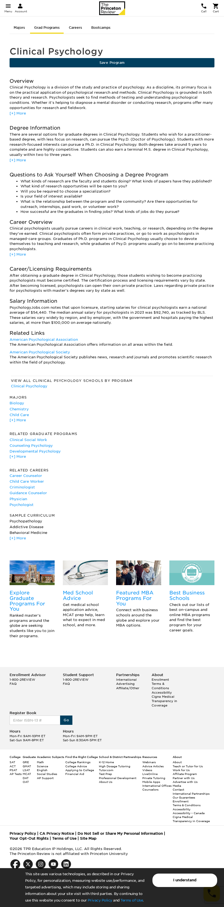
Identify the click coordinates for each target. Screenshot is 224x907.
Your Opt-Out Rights (29, 838)
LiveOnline (150, 774)
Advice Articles (153, 766)
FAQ (13, 684)
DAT (26, 778)
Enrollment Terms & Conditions (160, 684)
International (126, 680)
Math (40, 762)
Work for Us (181, 770)
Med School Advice (78, 595)
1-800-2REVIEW (22, 680)
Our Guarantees (184, 797)
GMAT (27, 766)
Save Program (112, 63)
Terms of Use (131, 900)
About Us (105, 781)
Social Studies (47, 774)
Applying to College (79, 770)
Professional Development (117, 778)
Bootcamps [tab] (100, 27)
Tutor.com (106, 770)
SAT (12, 762)
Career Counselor (26, 476)
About (177, 762)
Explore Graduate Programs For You (27, 601)
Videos (147, 770)
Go (66, 720)
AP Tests (16, 774)
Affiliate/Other (127, 688)
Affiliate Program (185, 774)
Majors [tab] (19, 27)
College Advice (76, 766)
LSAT (26, 770)
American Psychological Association (44, 339)
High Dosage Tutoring (114, 766)
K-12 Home (106, 762)
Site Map (88, 838)
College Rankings (77, 762)
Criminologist (22, 487)
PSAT (13, 770)
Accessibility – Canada (189, 813)
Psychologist (22, 505)
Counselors (150, 789)
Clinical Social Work (28, 440)
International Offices (157, 785)
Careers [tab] (75, 27)
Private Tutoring (153, 778)
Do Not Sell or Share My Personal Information (120, 833)
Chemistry (19, 409)
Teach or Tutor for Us (188, 766)
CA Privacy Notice (57, 833)
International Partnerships (191, 793)
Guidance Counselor (28, 493)
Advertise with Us (185, 781)
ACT (13, 766)
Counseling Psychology (31, 446)
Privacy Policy (100, 900)
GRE (26, 762)
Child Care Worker (27, 481)
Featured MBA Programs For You (135, 598)
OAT (26, 781)
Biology (17, 403)
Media (177, 785)
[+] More (18, 113)
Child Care (19, 415)
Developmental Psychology (35, 451)
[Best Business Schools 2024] (191, 572)
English (42, 770)
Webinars (149, 762)
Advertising (125, 684)
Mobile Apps (151, 781)
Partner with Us (183, 778)
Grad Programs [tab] (47, 27)
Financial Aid (74, 774)
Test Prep (105, 774)
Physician (18, 499)
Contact (178, 789)
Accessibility (162, 692)
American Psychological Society (40, 352)
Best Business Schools (187, 595)
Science (42, 766)
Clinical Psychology (29, 386)
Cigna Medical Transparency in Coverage (164, 701)
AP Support (45, 778)
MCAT (27, 774)
